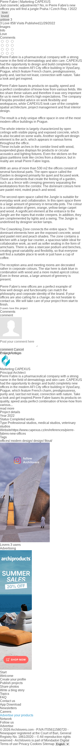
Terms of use (9, 744)
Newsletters (8, 708)
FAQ (3, 697)
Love (3, 34)
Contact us (7, 701)
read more (7, 408)
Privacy (24, 744)
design (38, 440)
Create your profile (13, 679)
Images (5, 26)
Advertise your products (16, 715)
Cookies (36, 744)
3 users (15, 544)
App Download (10, 704)
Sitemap (48, 744)
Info (2, 30)
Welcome (6, 675)
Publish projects (11, 683)
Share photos (9, 686)
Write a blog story (12, 690)
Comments (7, 37)
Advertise (6, 726)
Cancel (19, 349)
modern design (21, 440)
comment (6, 349)
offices (4, 440)
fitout (48, 440)
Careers (5, 711)
